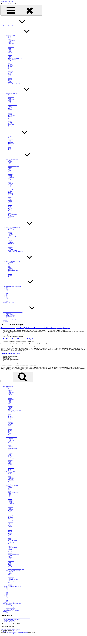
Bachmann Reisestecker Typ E (10, 353)
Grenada (10, 237)
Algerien (10, 37)
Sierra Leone (10, 71)
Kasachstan (10, 107)
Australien (10, 137)
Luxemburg (10, 189)
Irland (9, 178)
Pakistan (10, 118)
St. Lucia (10, 274)
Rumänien (10, 200)
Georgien (10, 175)
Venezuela (10, 276)
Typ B (7, 288)
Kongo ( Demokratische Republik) (15, 58)
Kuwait (9, 111)
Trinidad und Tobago (12, 250)
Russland (10, 120)
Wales (9, 215)
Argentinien (10, 262)
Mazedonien (10, 191)
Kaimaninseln (11, 243)
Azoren (9, 162)
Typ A (7, 287)
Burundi (9, 44)
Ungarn (9, 213)
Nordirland (10, 195)
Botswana (10, 42)
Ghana (9, 50)
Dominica (10, 235)
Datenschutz (5, 321)
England (10, 169)
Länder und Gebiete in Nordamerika (13, 227)
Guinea (9, 51)
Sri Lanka (10, 122)
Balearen (10, 163)
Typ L (7, 298)
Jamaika (9, 241)
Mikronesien (10, 142)
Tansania (10, 79)
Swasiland (10, 78)
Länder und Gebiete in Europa (12, 159)
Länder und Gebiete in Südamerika (13, 261)
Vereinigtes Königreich (12, 214)
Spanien (9, 209)
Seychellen (10, 70)
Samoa (9, 147)
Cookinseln (10, 139)
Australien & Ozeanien (10, 136)
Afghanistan (10, 94)
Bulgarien (10, 167)
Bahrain (9, 98)
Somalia (9, 73)
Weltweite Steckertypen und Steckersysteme (12, 286)
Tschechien (10, 210)
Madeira (9, 190)
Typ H (7, 293)
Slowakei (10, 207)
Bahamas (10, 230)
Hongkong (10, 102)
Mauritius (10, 66)
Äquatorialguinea (11, 40)
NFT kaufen (5, 631)
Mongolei (10, 114)
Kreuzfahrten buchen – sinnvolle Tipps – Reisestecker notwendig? (16, 618)
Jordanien (10, 106)
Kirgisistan (10, 109)
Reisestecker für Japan (12, 105)
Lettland (9, 185)
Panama (9, 248)
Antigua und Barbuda (12, 229)
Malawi (9, 61)
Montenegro (10, 193)
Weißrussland (11, 216)
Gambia (9, 49)
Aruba (9, 263)
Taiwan (9, 125)
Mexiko (9, 245)
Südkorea (10, 123)
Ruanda (9, 68)
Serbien (9, 206)
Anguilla (10, 228)
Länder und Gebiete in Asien (11, 93)
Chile (9, 266)
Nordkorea (10, 116)
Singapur (10, 121)
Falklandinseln (11, 268)
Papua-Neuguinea (11, 145)
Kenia (9, 56)
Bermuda (10, 233)
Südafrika (10, 75)
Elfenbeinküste (11, 47)
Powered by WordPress (10, 633)
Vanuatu (9, 149)
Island (9, 179)
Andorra (10, 160)
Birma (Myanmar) (11, 99)
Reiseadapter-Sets (9, 314)
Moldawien (10, 192)
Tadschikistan (11, 124)
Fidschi (9, 140)
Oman (9, 117)
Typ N (7, 301)
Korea (9, 110)
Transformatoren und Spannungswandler (11, 318)
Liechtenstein (11, 186)
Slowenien (10, 208)
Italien (9, 182)
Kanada (9, 244)
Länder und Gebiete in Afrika (11, 35)
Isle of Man (10, 180)
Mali (9, 63)
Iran (9, 103)
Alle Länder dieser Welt (8, 25)
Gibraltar (10, 176)
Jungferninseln (11, 242)
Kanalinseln (10, 183)
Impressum (5, 320)
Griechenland (11, 177)
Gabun (9, 48)
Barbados (10, 232)
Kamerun (10, 55)
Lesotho (9, 60)
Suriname (10, 275)
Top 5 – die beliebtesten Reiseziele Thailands (12, 619)
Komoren (10, 57)
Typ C (7, 289)
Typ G (7, 294)
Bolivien (10, 264)
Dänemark (10, 168)
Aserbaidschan (11, 97)
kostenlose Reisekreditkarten (9, 302)
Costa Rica (10, 234)
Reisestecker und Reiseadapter (7, 1)
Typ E (7, 291)
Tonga (9, 148)
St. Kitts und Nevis (12, 272)
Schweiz (10, 205)
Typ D (7, 290)
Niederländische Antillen (13, 270)
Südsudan (10, 76)
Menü (40, 14)
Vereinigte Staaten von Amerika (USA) (16, 251)
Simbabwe (10, 72)
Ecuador (10, 267)
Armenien (10, 95)
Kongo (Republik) (12, 59)
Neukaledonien (11, 143)
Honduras (10, 240)
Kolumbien (10, 269)
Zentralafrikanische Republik (14, 83)
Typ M (7, 299)
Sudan (9, 74)
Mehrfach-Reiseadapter (10, 317)
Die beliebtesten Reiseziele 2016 (9, 620)
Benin (9, 41)
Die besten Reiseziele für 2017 (9, 621)
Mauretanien (10, 65)
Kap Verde (10, 53)
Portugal (10, 199)
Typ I (7, 295)
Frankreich (10, 174)
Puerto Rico (10, 249)
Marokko (10, 64)
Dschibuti (10, 45)
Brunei (9, 100)
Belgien (9, 164)
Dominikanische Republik (13, 236)
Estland (9, 170)
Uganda (9, 81)
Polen (9, 198)
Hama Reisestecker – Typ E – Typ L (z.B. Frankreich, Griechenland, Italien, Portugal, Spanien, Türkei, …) (35, 328)
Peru (9, 271)
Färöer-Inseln (11, 171)
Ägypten (10, 36)
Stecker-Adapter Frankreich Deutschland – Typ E (17, 339)
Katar (9, 108)
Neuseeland (10, 144)
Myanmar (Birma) (11, 115)
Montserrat (10, 247)
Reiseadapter (8, 313)
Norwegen (10, 197)
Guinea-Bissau (11, 52)
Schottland (10, 202)
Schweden (10, 203)
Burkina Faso (11, 43)
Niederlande (10, 194)
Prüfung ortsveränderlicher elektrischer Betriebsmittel (17, 632)
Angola (9, 39)
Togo (9, 80)
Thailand (10, 126)
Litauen (9, 187)
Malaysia (10, 113)
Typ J (7, 296)
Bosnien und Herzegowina (13, 166)
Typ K (7, 297)
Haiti (9, 239)
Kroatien (10, 184)
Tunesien (10, 82)
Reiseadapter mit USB (10, 316)
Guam (9, 101)
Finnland (10, 172)
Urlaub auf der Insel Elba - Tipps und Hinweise (10, 629)
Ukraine (9, 211)
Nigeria (9, 67)
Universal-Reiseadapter (10, 315)
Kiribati (9, 141)
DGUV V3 (14, 630)
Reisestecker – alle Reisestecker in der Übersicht (12, 312)
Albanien (10, 161)
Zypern (9, 217)
